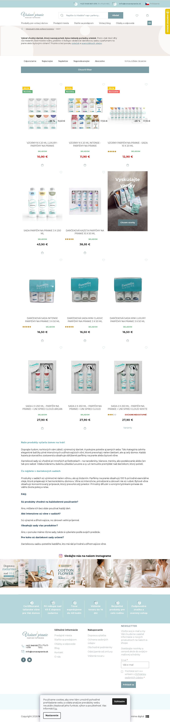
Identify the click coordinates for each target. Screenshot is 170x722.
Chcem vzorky (127, 222)
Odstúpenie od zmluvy (100, 651)
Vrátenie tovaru (96, 656)
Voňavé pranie (24, 659)
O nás (57, 656)
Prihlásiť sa (128, 684)
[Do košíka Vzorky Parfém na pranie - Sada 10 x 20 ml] (128, 165)
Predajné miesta (63, 635)
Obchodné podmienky (100, 647)
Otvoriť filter (85, 69)
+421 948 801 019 (32, 646)
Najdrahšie (63, 61)
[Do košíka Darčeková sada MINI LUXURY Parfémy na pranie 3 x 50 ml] (128, 340)
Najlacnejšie (47, 61)
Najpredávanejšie (82, 61)
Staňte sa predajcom (65, 639)
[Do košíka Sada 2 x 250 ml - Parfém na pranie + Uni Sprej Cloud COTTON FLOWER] (85, 428)
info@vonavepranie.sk (37, 652)
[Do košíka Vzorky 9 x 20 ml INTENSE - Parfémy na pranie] (85, 165)
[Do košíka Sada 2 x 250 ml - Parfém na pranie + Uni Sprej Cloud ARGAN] (42, 428)
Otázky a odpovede (65, 644)
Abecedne (100, 61)
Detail (127, 428)
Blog (57, 648)
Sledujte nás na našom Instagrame (87, 556)
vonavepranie (30, 659)
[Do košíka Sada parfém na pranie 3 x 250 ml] (42, 253)
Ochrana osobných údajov (98, 641)
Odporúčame (30, 61)
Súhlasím (119, 701)
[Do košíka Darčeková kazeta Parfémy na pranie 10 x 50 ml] (85, 253)
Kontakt (58, 652)
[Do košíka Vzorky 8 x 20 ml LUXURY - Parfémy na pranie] (42, 165)
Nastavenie (52, 715)
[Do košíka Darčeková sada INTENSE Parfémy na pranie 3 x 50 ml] (42, 340)
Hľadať (115, 15)
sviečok (75, 43)
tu (55, 708)
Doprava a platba (97, 635)
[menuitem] (34, 23)
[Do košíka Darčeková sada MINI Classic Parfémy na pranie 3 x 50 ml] (85, 340)
